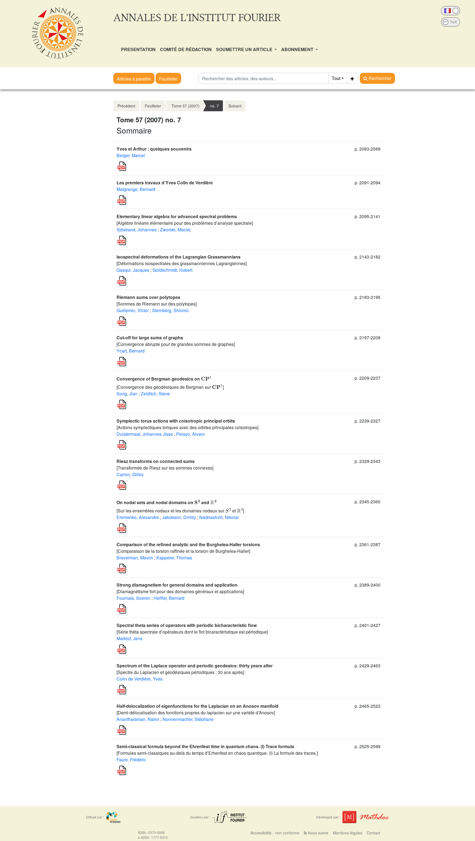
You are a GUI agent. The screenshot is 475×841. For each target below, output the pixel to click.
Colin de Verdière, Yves (139, 679)
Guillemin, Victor (133, 310)
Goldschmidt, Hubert (172, 270)
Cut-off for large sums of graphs (150, 337)
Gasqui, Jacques (133, 270)
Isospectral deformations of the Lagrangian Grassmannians (179, 257)
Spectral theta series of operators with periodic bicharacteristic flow (187, 625)
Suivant (234, 106)
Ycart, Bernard (131, 351)
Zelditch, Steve (155, 393)
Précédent (126, 106)
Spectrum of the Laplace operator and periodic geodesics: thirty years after (195, 665)
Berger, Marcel (131, 155)
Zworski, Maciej (175, 229)
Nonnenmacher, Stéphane (188, 719)
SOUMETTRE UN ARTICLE (245, 49)
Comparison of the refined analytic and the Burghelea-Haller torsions (188, 544)
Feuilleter (168, 79)
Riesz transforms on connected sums (156, 461)
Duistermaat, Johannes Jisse (145, 434)
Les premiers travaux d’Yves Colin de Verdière (165, 182)
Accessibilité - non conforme (274, 833)
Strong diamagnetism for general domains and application (177, 585)
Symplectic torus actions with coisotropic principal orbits (176, 421)
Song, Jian (127, 393)
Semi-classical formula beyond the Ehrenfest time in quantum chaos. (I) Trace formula (205, 746)
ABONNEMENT (297, 49)
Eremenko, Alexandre (138, 517)
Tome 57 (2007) (186, 106)
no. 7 (214, 106)
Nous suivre (317, 833)
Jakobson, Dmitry (179, 517)
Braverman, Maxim (135, 557)
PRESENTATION (138, 49)
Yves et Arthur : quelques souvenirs (154, 149)
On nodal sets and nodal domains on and (167, 502)
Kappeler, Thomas (174, 557)
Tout (336, 78)
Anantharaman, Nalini (138, 719)
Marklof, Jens (129, 638)
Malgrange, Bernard (136, 189)
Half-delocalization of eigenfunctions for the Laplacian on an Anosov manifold (197, 706)
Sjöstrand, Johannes (137, 229)
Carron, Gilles (130, 474)
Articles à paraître (134, 79)
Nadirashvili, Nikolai (219, 517)
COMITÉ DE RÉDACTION (186, 49)
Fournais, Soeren (133, 598)
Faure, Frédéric (131, 759)
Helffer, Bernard (169, 598)
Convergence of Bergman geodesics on (164, 379)
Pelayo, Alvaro (190, 434)
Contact (373, 833)
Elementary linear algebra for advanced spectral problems (177, 216)
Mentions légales (347, 833)
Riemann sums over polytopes (148, 297)
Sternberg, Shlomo (170, 310)
